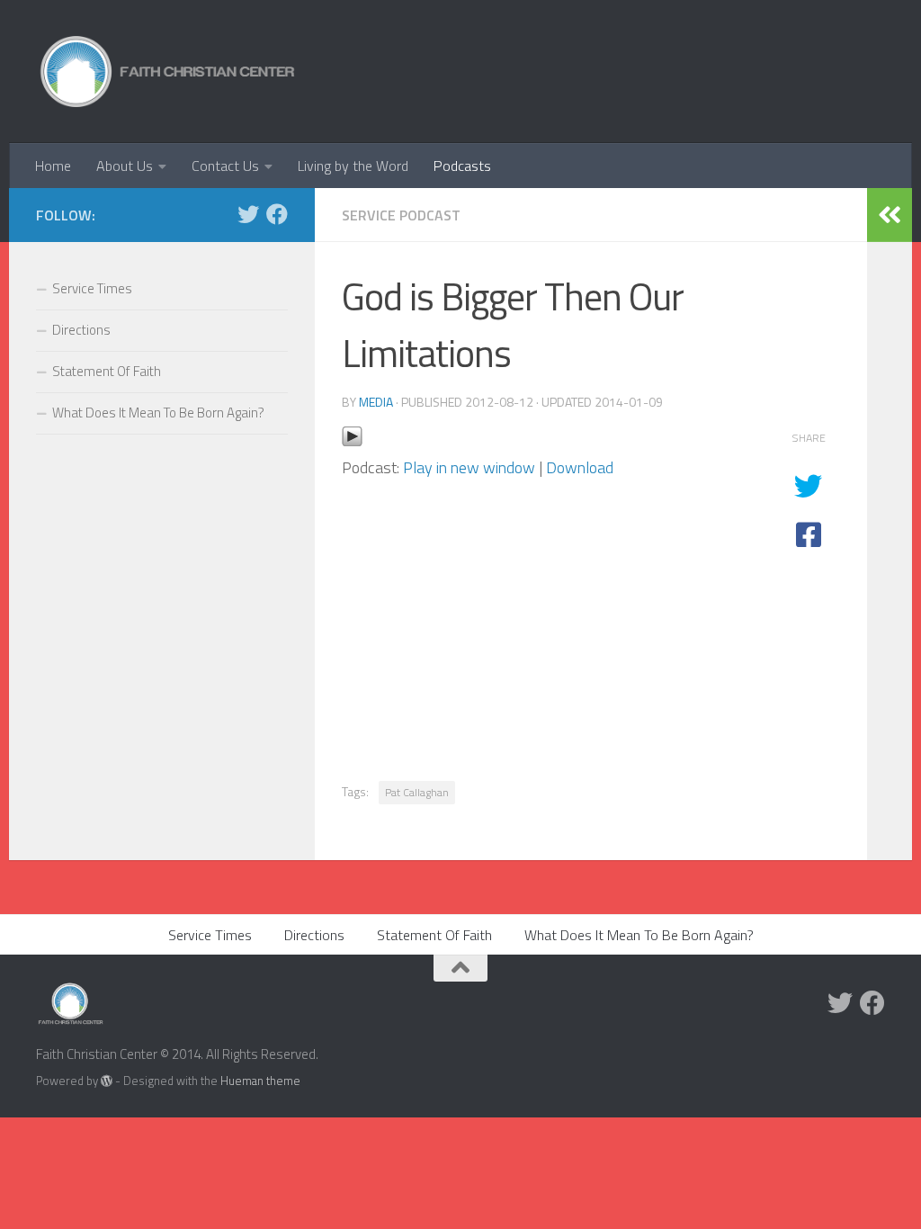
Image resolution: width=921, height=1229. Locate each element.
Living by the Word (353, 165)
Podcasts (462, 165)
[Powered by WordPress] (106, 1081)
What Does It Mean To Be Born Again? (158, 412)
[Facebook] (277, 214)
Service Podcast (401, 215)
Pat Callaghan (417, 792)
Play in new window (469, 467)
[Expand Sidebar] (889, 215)
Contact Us (225, 165)
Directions (81, 329)
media (376, 401)
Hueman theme (260, 1081)
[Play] (352, 441)
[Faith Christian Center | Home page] (168, 71)
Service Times (92, 288)
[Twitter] (248, 214)
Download (579, 467)
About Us (124, 165)
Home (53, 165)
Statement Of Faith (106, 371)
